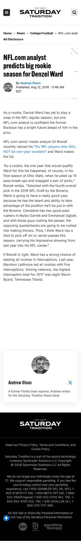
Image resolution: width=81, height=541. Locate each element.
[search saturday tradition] (74, 12)
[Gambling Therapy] (53, 526)
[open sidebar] (6, 12)
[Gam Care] (35, 527)
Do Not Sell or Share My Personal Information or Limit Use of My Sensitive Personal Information (40, 515)
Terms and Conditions (54, 445)
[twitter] (70, 382)
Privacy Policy (28, 445)
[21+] (23, 527)
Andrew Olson (30, 83)
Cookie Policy (40, 449)
